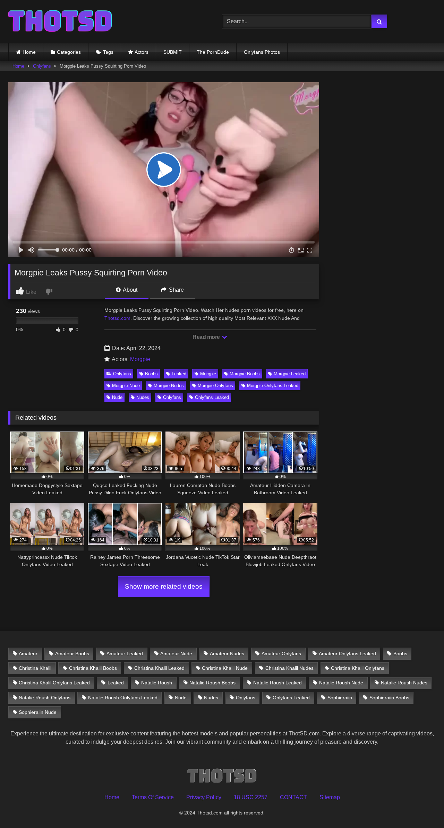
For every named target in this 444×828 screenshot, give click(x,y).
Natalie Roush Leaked (277, 682)
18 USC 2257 (250, 797)
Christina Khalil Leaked (159, 668)
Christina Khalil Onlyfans (357, 668)
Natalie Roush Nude (341, 682)
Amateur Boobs (72, 653)
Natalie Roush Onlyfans (44, 697)
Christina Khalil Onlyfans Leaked (54, 682)
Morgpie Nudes (169, 385)
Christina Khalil (35, 668)
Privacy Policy (203, 797)
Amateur (28, 653)
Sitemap (329, 797)
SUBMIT (172, 52)
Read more (207, 337)
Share (176, 290)
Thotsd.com (117, 318)
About (129, 290)
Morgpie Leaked (290, 373)
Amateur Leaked (124, 653)
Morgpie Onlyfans (215, 385)
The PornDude (213, 52)
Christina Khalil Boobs (93, 668)
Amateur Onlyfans (281, 653)
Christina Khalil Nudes (289, 668)
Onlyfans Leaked (212, 397)
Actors (141, 52)
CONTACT (293, 797)
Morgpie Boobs (245, 373)
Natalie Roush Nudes (404, 682)
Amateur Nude (176, 653)
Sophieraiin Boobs (389, 697)
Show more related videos (164, 586)
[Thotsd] (60, 22)
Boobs (151, 373)
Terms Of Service (153, 797)
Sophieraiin (339, 697)
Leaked (179, 373)
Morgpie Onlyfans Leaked (272, 385)
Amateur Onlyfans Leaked (347, 653)
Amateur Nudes (227, 653)
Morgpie (140, 359)
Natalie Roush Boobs (212, 682)
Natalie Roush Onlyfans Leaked (122, 697)
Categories (69, 52)
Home (29, 52)
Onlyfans (42, 66)
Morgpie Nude (126, 385)
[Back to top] (422, 807)
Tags (108, 52)
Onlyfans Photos (262, 52)
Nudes (142, 397)
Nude (117, 397)
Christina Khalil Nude (225, 668)
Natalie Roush (156, 682)
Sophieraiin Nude (38, 712)
